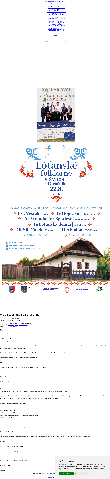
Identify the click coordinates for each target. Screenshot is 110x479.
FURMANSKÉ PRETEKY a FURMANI (56, 29)
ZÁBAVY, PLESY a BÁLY (56, 20)
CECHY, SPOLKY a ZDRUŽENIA (56, 14)
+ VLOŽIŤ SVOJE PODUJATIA (56, 30)
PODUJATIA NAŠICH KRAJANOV (56, 12)
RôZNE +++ (56, 26)
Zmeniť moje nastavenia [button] (81, 473)
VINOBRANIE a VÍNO (56, 13)
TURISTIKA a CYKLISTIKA (56, 22)
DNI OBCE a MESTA (56, 9)
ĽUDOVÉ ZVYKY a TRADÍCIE (56, 6)
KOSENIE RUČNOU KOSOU (56, 28)
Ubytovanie (11, 325)
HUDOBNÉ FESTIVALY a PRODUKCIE (56, 25)
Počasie (16, 325)
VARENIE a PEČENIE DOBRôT (56, 8)
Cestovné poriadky (23, 325)
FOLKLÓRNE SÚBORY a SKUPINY (56, 18)
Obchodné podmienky (52, 474)
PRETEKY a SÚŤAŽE (56, 24)
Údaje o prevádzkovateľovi (39, 474)
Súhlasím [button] (62, 473)
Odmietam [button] (70, 473)
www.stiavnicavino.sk (13, 326)
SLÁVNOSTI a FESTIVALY (56, 10)
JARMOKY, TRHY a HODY (56, 16)
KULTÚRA (56, 17)
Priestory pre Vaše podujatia (62, 41)
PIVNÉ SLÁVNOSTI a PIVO (56, 21)
